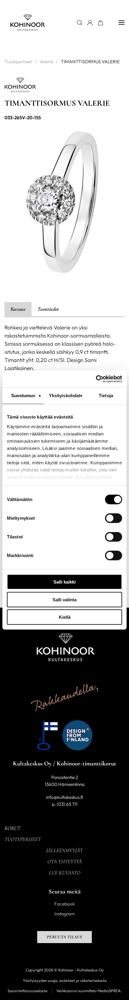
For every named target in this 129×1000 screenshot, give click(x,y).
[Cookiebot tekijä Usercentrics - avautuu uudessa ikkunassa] (96, 379)
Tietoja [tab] (106, 395)
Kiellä (64, 617)
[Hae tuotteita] (79, 23)
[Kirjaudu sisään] (90, 23)
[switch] (113, 518)
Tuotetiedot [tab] (48, 309)
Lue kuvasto (64, 872)
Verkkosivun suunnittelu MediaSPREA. (89, 990)
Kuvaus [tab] (18, 309)
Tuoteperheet (18, 61)
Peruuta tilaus (64, 936)
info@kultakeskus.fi (64, 797)
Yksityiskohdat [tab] (64, 395)
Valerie (46, 61)
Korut (12, 828)
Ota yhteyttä (64, 861)
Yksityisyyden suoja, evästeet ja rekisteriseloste (64, 980)
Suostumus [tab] (23, 395)
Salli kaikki (64, 581)
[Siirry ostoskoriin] (101, 23)
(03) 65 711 (67, 804)
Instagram (64, 914)
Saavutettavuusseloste (27, 990)
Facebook (64, 904)
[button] (121, 22)
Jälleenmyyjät (64, 850)
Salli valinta (64, 599)
